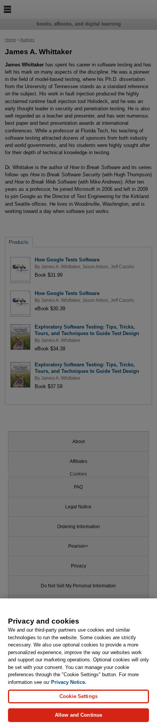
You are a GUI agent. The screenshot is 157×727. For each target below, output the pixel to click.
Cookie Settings (78, 696)
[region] (78, 662)
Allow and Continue (78, 715)
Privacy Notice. (69, 682)
